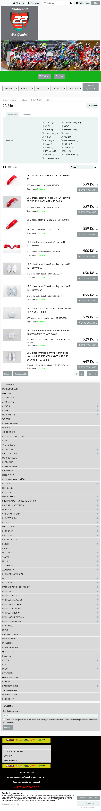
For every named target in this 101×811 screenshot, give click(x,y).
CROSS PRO (7, 492)
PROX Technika (9, 518)
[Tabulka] (15, 168)
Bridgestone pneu (11, 647)
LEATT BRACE (8, 552)
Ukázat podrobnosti (88, 807)
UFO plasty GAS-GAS (11, 621)
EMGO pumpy (8, 699)
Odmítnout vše (88, 803)
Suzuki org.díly (9, 690)
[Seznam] (10, 168)
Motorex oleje (9, 458)
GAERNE (5, 557)
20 (90, 374)
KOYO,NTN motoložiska (13, 505)
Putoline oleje (9, 453)
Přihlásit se (19, 3)
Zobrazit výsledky (90, 87)
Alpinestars (8, 402)
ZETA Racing (8, 565)
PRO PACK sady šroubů (12, 574)
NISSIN (5, 561)
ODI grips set (8, 432)
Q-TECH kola (8, 651)
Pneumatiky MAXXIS (11, 634)
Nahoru (7, 374)
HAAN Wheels (8, 393)
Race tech (7, 656)
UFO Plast (7, 591)
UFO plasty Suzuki (11, 608)
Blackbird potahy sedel (13, 436)
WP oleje (6, 440)
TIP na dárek (8, 384)
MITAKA (5, 522)
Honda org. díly (9, 694)
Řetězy (5, 660)
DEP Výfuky (7, 673)
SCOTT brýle (8, 397)
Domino (6, 427)
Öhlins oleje (8, 445)
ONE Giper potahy (10, 677)
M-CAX (5, 669)
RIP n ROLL (7, 548)
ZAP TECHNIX (8, 570)
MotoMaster (8, 414)
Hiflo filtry (8, 475)
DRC (4, 578)
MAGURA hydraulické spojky (16, 587)
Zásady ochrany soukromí (11, 804)
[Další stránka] (95, 373)
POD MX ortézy (9, 539)
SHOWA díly (7, 470)
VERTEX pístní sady (11, 514)
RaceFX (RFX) (8, 582)
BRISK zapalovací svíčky (13, 479)
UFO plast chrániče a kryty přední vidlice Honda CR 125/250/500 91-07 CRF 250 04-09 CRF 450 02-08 (47, 356)
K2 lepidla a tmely (11, 423)
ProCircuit (7, 531)
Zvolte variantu (88, 190)
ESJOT (5, 664)
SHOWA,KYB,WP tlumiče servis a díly (19, 501)
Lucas (5, 630)
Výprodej (6, 681)
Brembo (6, 483)
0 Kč (95, 3)
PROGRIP (6, 544)
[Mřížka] (4, 168)
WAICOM (6, 419)
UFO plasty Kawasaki (12, 600)
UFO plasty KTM (9, 595)
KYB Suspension (10, 686)
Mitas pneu (7, 643)
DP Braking (7, 462)
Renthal (6, 410)
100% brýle (7, 625)
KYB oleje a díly (9, 466)
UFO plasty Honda (11, 613)
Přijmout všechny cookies (88, 798)
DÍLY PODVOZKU (9, 496)
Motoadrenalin (10, 389)
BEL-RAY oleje (8, 449)
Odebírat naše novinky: (12, 711)
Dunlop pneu (8, 638)
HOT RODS (6, 509)
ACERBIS (6, 406)
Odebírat (8, 727)
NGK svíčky (7, 488)
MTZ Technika (9, 526)
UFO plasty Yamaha (11, 604)
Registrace (35, 3)
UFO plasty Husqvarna (13, 617)
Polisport (7, 535)
